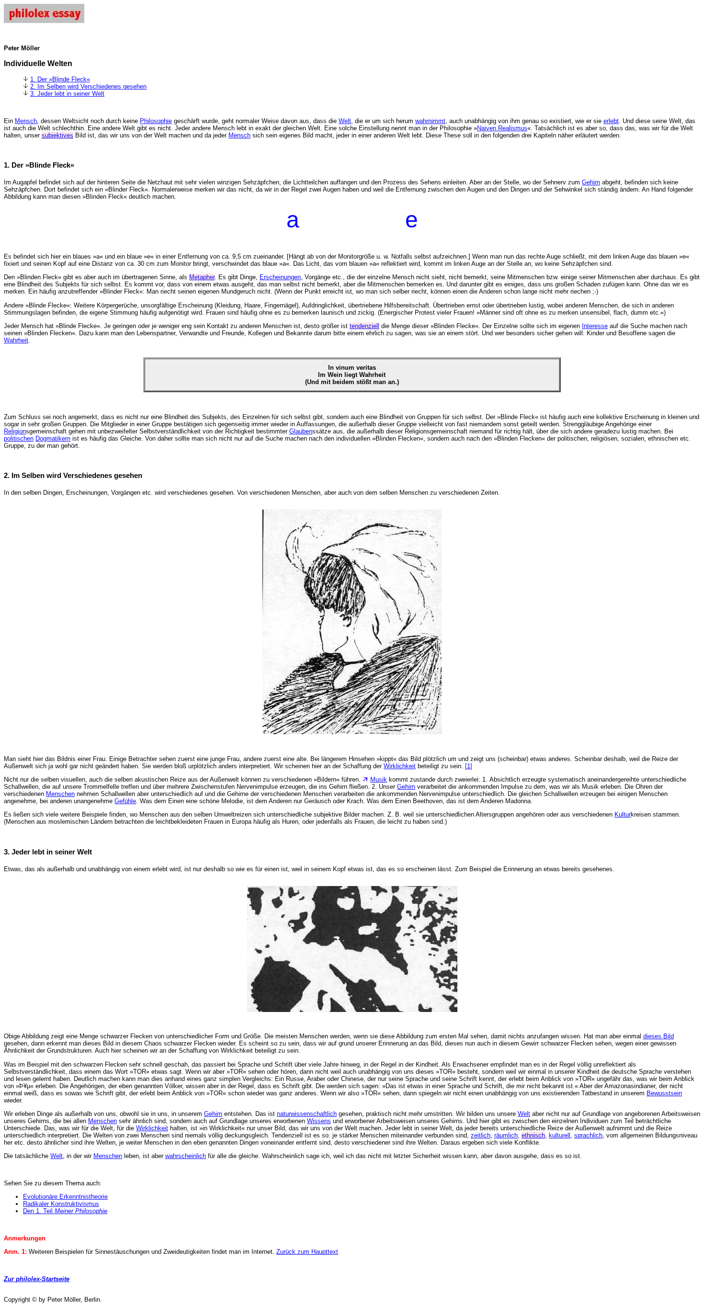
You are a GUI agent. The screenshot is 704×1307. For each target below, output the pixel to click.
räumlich (506, 1135)
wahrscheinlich (185, 1155)
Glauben (300, 431)
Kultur (622, 814)
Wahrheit (16, 340)
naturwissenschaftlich (307, 1113)
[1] (468, 766)
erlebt (611, 121)
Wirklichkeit (400, 766)
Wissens (319, 1121)
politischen (19, 438)
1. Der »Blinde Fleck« (60, 79)
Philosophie (156, 121)
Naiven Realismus (502, 128)
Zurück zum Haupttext (307, 1251)
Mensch (26, 121)
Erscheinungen (280, 277)
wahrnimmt (430, 121)
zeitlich (480, 1135)
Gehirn (591, 182)
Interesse (595, 326)
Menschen (60, 793)
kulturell (559, 1135)
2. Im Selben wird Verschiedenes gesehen (88, 86)
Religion (15, 431)
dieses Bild (658, 1036)
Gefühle (125, 801)
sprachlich (588, 1135)
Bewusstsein (664, 1093)
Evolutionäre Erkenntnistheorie (65, 1196)
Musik (378, 779)
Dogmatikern (52, 438)
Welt (345, 121)
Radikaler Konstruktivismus (61, 1203)
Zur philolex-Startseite (36, 1279)
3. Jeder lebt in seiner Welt (67, 93)
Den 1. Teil (65, 1211)
